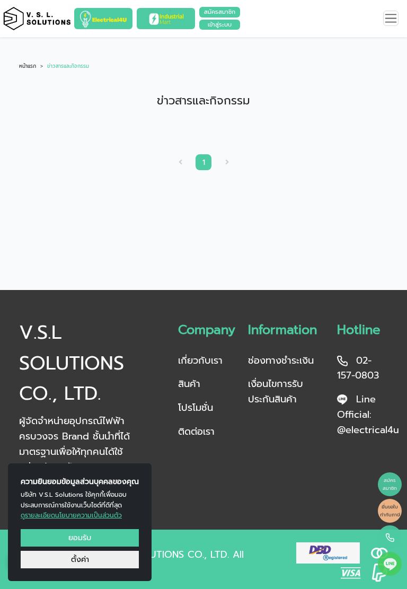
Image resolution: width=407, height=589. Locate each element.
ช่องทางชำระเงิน (281, 360)
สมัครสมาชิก (219, 11)
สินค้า (189, 383)
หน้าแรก (27, 66)
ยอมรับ (79, 537)
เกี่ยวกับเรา (200, 360)
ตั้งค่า (80, 559)
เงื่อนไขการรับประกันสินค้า (275, 391)
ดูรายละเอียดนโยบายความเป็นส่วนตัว (71, 515)
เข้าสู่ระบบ (220, 24)
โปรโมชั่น (195, 407)
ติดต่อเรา (196, 431)
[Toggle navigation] (391, 18)
